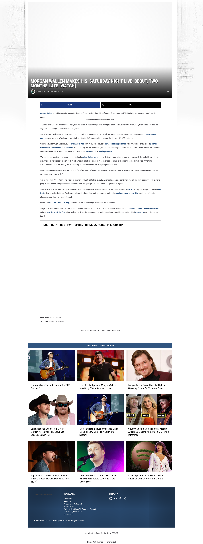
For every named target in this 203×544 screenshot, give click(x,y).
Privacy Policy (69, 506)
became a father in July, (59, 203)
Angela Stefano (40, 92)
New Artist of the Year (56, 212)
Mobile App (68, 514)
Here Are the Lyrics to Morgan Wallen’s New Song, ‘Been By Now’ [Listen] (98, 387)
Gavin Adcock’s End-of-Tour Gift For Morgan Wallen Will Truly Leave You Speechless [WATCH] (48, 431)
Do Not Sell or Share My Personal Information (81, 509)
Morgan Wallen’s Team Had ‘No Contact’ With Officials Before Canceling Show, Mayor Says (98, 478)
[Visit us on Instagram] (111, 498)
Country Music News (56, 321)
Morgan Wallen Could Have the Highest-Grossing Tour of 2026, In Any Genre (147, 387)
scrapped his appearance (115, 144)
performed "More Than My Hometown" (143, 208)
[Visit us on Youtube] (116, 498)
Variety (89, 151)
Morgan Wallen (46, 113)
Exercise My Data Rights (73, 512)
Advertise (67, 501)
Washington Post (105, 151)
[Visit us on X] (125, 498)
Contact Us (68, 499)
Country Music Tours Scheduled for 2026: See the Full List (51, 387)
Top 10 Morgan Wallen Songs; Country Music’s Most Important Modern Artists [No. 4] (50, 478)
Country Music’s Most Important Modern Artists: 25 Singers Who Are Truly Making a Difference (148, 431)
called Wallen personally (92, 157)
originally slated (78, 144)
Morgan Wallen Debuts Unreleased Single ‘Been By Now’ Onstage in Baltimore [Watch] (98, 431)
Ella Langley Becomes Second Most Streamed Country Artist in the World (145, 477)
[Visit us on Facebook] (121, 498)
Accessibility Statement (73, 504)
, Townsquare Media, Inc (61, 521)
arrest (130, 189)
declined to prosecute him (127, 193)
